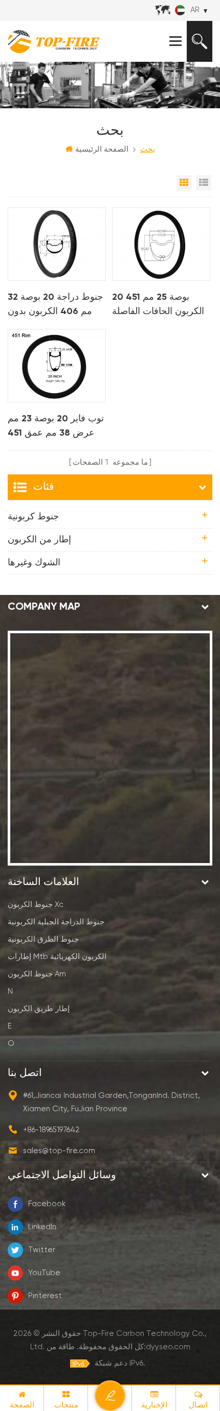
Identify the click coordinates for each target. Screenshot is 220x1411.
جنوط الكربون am (37, 974)
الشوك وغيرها (34, 562)
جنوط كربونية (33, 516)
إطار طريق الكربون (39, 1009)
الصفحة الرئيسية (101, 149)
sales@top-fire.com (59, 1151)
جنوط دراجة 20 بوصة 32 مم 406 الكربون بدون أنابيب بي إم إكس (55, 306)
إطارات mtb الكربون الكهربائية (57, 957)
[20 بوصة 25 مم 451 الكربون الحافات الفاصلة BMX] (161, 244)
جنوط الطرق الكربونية (43, 939)
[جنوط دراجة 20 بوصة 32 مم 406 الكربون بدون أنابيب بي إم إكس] (57, 244)
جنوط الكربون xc (35, 904)
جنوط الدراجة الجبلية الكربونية (56, 922)
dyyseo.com (168, 1347)
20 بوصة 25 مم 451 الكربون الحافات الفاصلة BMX (158, 306)
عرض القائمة (203, 182)
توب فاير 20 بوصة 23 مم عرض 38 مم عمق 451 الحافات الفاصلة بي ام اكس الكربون (56, 427)
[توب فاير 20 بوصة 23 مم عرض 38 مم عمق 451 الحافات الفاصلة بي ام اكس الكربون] (57, 365)
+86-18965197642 (51, 1130)
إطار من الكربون (39, 539)
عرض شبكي (184, 182)
